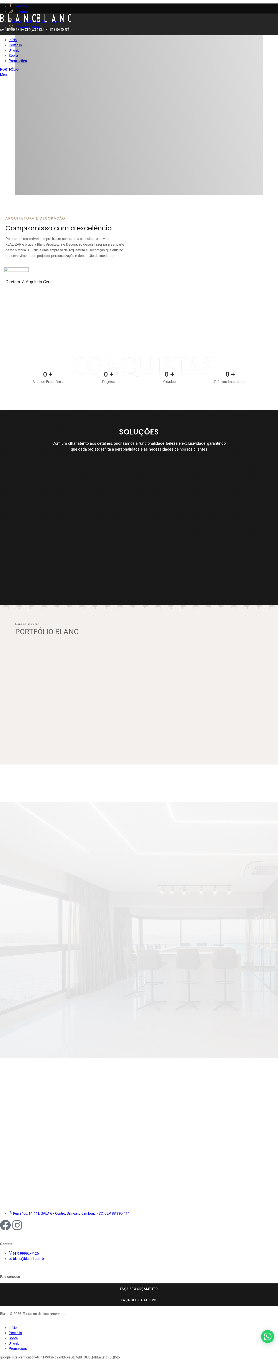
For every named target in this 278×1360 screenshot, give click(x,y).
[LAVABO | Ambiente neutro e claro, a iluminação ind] (122, 1066)
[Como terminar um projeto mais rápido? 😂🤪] (191, 1066)
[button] (267, 1336)
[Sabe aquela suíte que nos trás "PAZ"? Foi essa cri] (156, 1066)
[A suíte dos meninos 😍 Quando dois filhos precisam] (226, 1066)
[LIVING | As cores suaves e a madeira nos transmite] (52, 1066)
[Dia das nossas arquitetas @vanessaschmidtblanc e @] (87, 1066)
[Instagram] (17, 1225)
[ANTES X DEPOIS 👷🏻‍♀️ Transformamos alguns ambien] (17, 1114)
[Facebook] (5, 1225)
